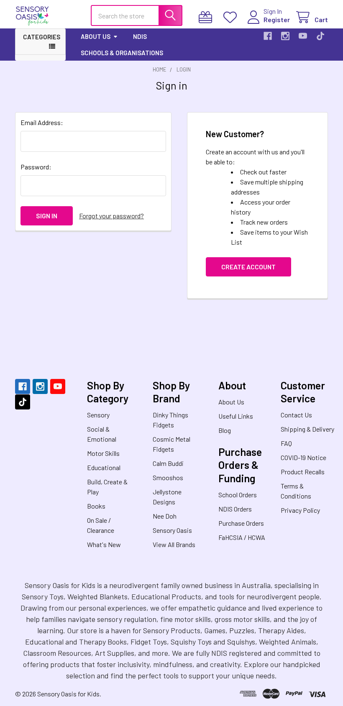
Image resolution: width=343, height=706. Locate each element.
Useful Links (235, 416)
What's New (104, 544)
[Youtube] (302, 35)
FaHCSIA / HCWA (241, 537)
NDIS (140, 36)
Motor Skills (103, 453)
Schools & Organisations (122, 52)
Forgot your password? (111, 216)
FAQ (286, 443)
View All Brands (174, 544)
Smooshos (168, 477)
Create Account (248, 267)
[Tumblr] (320, 35)
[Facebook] (267, 35)
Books (96, 506)
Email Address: (41, 122)
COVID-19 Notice (303, 457)
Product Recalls (303, 472)
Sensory (98, 415)
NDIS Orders (235, 509)
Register (277, 19)
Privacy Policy (300, 510)
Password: (35, 167)
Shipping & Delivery (307, 429)
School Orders (237, 495)
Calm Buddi (168, 463)
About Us (95, 36)
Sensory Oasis (172, 530)
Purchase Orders (241, 523)
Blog (224, 430)
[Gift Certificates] (207, 17)
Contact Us (296, 415)
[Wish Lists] (232, 17)
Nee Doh (165, 516)
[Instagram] (285, 35)
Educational (103, 467)
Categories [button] (41, 37)
